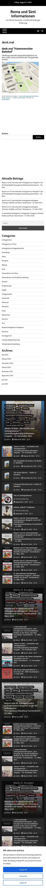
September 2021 (7, 375)
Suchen (5, 133)
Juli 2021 (4, 380)
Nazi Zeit (5, 319)
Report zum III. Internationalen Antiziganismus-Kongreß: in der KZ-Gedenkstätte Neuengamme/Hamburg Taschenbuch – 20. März (22, 185)
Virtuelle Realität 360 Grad (11, 340)
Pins (3, 323)
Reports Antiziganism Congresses (13, 327)
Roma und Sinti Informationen (23, 13)
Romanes (5, 332)
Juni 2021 (5, 384)
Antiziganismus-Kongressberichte (13, 248)
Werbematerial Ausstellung (11, 344)
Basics (4, 256)
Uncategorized (7, 336)
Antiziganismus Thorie (9, 244)
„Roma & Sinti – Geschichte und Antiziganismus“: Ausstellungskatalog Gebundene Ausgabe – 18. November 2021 (19, 432)
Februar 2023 (6, 359)
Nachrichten (6, 315)
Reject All (23, 883)
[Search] (42, 31)
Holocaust (5, 302)
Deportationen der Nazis (10, 273)
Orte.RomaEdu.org (22, 499)
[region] (23, 867)
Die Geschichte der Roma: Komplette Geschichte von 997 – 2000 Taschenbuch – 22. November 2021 (28, 659)
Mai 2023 (5, 355)
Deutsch (4, 281)
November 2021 (7, 371)
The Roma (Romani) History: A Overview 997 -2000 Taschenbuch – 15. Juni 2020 (27, 672)
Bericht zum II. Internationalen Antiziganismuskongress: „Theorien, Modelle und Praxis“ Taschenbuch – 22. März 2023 (27, 551)
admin (8, 439)
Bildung (4, 265)
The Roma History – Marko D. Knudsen (25, 474)
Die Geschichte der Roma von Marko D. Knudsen (28, 462)
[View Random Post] (38, 31)
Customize (23, 876)
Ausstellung (5, 252)
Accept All (23, 870)
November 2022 (7, 363)
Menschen (5, 306)
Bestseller (5, 261)
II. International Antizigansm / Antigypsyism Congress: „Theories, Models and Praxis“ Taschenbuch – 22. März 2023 (27, 576)
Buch (3, 269)
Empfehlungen (7, 286)
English (4, 290)
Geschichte (5, 298)
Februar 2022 (6, 367)
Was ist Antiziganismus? (23, 495)
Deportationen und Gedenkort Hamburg (15, 277)
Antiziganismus (7, 240)
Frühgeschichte (7, 294)
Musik (4, 311)
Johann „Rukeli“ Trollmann (24, 507)
